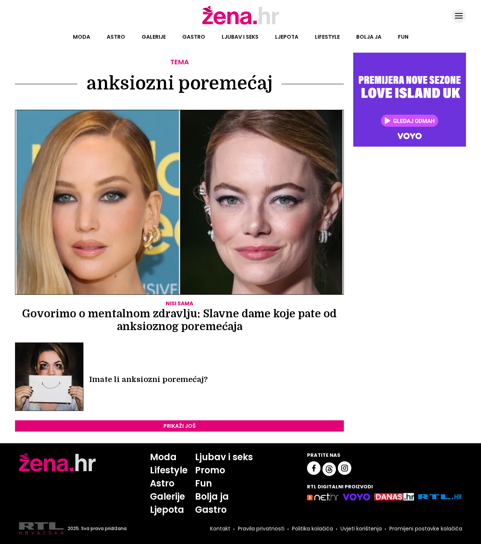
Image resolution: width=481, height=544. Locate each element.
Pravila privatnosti (261, 528)
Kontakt (220, 528)
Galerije (154, 37)
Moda (81, 37)
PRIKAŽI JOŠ (179, 426)
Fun (403, 37)
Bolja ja (368, 37)
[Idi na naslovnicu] (240, 23)
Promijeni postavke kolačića (425, 528)
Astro (116, 37)
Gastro (193, 37)
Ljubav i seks (240, 37)
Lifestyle (327, 37)
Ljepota (286, 37)
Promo (210, 470)
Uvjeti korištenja (361, 528)
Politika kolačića (312, 528)
